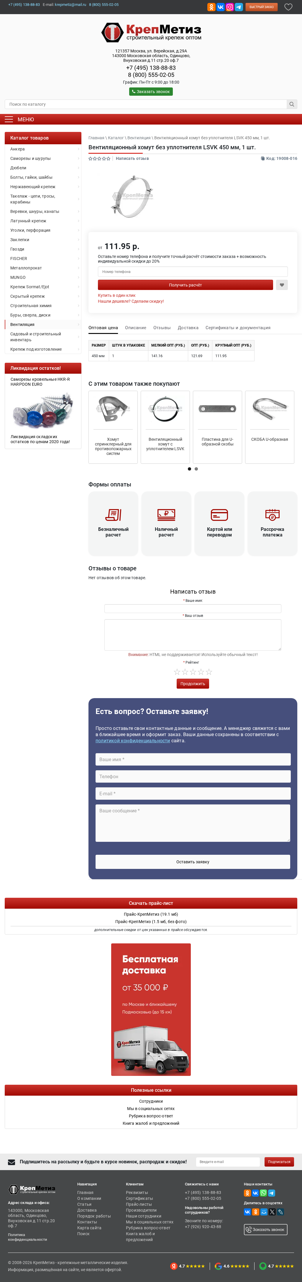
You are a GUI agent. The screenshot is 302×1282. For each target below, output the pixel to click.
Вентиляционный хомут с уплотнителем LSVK (165, 444)
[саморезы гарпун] (43, 410)
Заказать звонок (153, 91)
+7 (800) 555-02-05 (203, 1198)
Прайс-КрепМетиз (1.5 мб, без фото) (151, 921)
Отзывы (162, 327)
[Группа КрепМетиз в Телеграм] (271, 1192)
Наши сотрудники (143, 1216)
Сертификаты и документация (238, 327)
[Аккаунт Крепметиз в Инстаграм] (230, 6)
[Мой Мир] (263, 1211)
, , (151, 56)
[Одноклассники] (255, 1211)
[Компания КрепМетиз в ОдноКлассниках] (211, 6)
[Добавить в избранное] (288, 6)
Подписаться (279, 1162)
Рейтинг (192, 662)
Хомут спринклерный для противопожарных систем (113, 446)
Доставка (188, 327)
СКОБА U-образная (269, 439)
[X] (272, 1211)
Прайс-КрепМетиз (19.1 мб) (151, 914)
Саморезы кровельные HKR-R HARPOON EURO (40, 382)
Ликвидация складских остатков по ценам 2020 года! (40, 439)
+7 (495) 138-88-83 (24, 4)
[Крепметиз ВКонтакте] (220, 6)
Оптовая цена (103, 327)
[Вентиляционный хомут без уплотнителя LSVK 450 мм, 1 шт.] (132, 196)
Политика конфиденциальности (27, 1237)
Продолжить (192, 683)
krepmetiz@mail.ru (70, 4)
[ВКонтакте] (247, 1211)
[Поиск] (292, 104)
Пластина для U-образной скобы (218, 441)
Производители (141, 1210)
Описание (135, 327)
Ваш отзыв (194, 616)
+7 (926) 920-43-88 (203, 1226)
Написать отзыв (132, 158)
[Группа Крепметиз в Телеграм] (239, 6)
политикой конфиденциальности (133, 740)
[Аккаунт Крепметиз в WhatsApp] (263, 1192)
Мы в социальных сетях (149, 1222)
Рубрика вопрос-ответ (148, 1227)
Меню (26, 119)
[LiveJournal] (280, 1211)
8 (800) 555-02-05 (104, 4)
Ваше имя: (194, 601)
